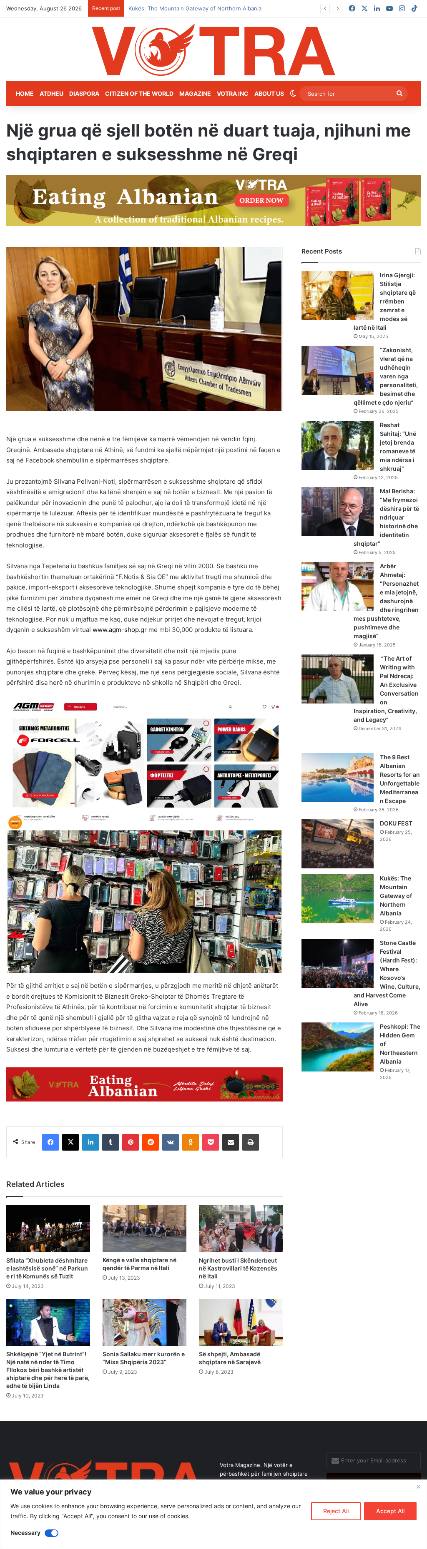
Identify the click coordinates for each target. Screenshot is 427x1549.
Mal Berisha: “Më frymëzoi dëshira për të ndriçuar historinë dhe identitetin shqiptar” (386, 517)
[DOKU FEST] (337, 843)
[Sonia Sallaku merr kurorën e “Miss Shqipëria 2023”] (144, 1322)
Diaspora (84, 93)
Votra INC (233, 93)
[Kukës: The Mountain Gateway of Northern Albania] (337, 898)
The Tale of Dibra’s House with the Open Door (188, 8)
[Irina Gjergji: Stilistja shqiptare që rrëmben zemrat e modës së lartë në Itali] (337, 295)
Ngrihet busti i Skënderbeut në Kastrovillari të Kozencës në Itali (238, 1268)
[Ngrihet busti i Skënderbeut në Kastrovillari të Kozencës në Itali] (241, 1228)
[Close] (418, 1487)
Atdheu (51, 93)
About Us (269, 93)
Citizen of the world (139, 93)
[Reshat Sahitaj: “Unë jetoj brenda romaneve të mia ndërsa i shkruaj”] (337, 445)
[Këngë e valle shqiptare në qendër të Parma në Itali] (144, 1228)
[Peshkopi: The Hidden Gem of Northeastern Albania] (337, 1047)
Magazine (195, 93)
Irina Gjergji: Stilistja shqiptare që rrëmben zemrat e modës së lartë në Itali (385, 301)
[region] (213, 1514)
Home (25, 93)
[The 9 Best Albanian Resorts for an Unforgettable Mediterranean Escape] (337, 777)
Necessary (25, 1532)
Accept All (390, 1510)
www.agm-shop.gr (120, 630)
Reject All (336, 1510)
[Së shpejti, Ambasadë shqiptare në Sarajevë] (241, 1322)
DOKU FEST (397, 823)
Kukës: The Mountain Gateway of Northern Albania (396, 896)
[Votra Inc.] (213, 49)
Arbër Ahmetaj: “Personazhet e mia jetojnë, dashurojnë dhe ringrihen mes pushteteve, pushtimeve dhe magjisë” (386, 600)
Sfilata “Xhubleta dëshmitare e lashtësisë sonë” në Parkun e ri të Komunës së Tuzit (47, 1268)
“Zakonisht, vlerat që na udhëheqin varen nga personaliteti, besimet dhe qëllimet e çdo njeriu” (386, 376)
